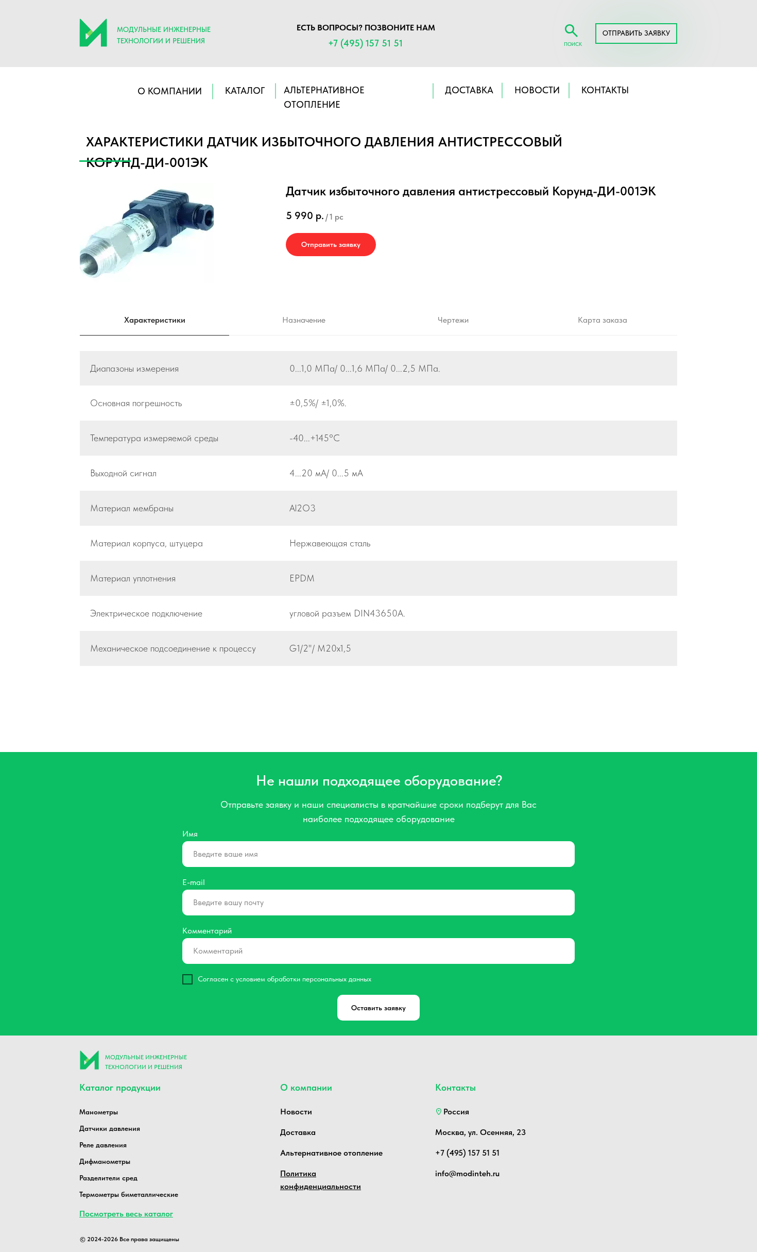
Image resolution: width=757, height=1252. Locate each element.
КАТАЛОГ (245, 90)
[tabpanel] (378, 520)
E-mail (193, 882)
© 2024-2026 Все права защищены (129, 1239)
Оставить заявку (378, 1008)
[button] (636, 33)
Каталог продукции (120, 1087)
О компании (169, 91)
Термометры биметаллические (128, 1194)
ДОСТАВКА (469, 90)
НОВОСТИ (537, 90)
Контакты (455, 1087)
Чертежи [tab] (453, 320)
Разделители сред (108, 1178)
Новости (296, 1111)
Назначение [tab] (303, 320)
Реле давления (103, 1145)
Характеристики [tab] (154, 320)
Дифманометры (104, 1161)
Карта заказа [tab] (602, 320)
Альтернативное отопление (331, 1153)
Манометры (98, 1112)
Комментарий (207, 931)
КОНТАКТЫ (605, 90)
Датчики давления (109, 1128)
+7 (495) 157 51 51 (365, 43)
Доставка (298, 1132)
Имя (190, 834)
